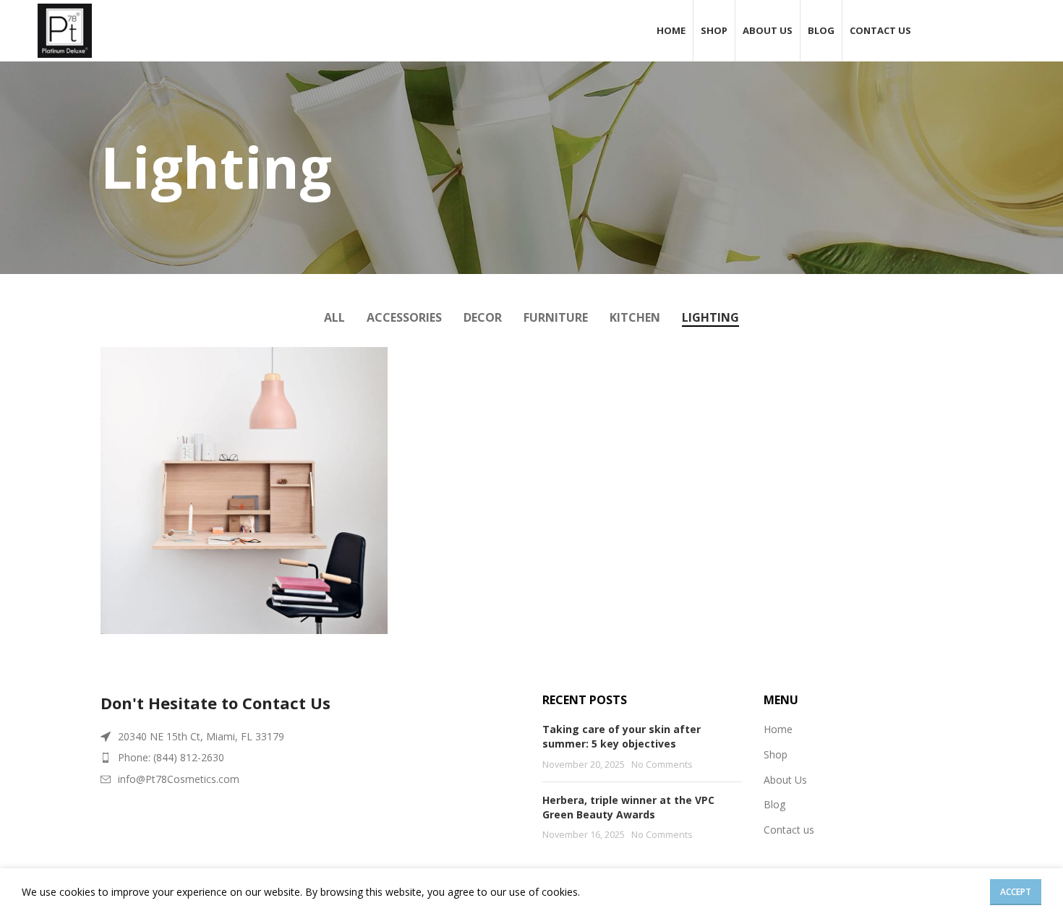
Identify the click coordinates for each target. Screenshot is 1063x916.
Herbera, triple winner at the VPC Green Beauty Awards (628, 807)
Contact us (789, 829)
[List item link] (311, 758)
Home (778, 729)
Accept (1015, 892)
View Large (369, 363)
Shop (775, 754)
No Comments (662, 764)
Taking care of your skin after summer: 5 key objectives (621, 736)
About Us (785, 780)
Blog (774, 804)
